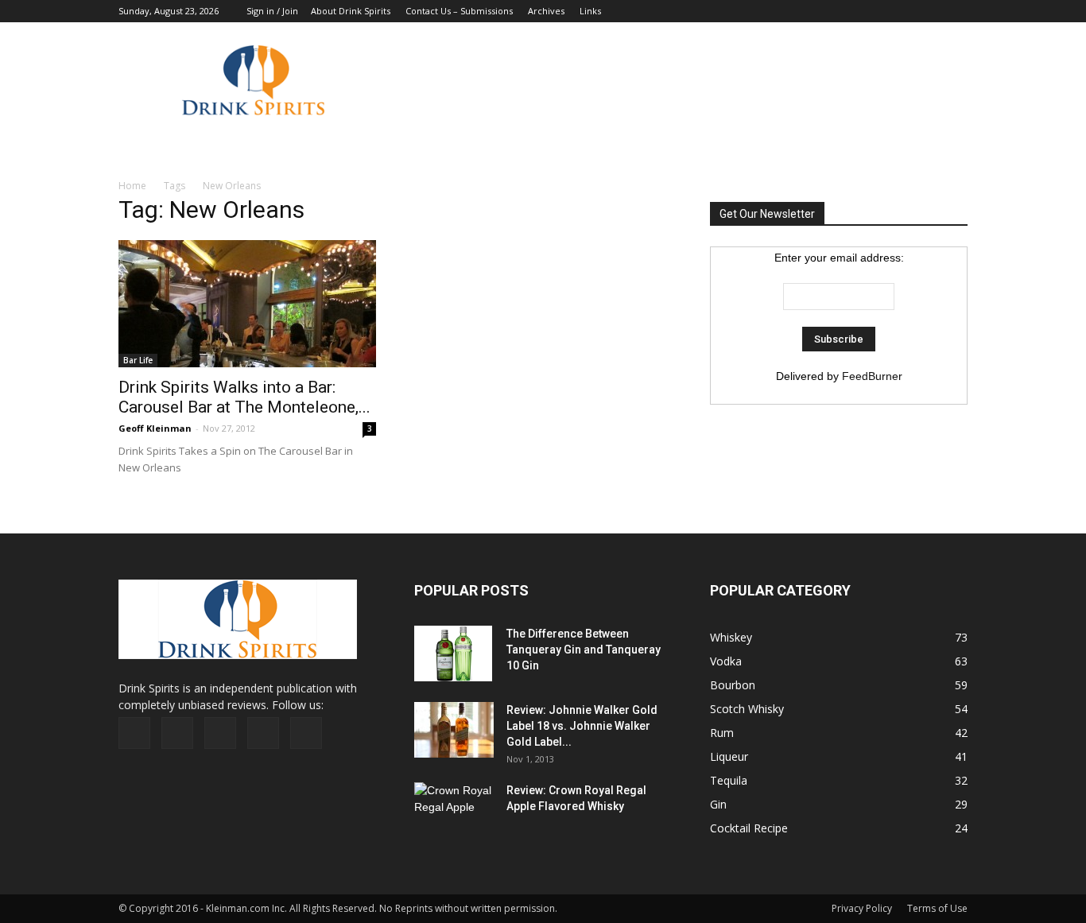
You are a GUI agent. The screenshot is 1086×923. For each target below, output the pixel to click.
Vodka (726, 661)
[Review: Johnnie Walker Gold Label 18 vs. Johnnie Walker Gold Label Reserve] (454, 730)
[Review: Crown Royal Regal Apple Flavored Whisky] (454, 808)
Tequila (728, 780)
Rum (722, 732)
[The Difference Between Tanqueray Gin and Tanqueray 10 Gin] (453, 653)
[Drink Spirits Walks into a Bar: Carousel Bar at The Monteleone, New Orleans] (247, 303)
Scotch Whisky (747, 708)
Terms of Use (937, 908)
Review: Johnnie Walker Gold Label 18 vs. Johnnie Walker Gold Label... (581, 726)
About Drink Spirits (350, 11)
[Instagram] (903, 11)
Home (132, 185)
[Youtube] (956, 11)
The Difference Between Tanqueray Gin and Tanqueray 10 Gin (583, 649)
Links (590, 11)
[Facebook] (851, 11)
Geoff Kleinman (155, 428)
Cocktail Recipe (749, 828)
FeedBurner (872, 376)
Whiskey (731, 637)
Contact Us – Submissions (459, 11)
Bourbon (732, 684)
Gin (718, 804)
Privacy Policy (862, 908)
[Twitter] (929, 11)
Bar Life (138, 360)
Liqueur (729, 756)
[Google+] (877, 11)
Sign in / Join (272, 11)
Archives (546, 11)
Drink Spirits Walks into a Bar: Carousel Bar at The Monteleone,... (244, 397)
